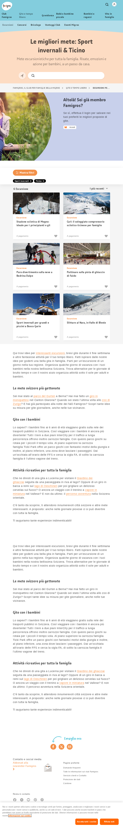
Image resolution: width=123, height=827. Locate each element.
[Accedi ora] (114, 4)
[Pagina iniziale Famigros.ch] (7, 6)
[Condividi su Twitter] (61, 747)
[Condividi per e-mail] (70, 747)
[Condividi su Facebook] (53, 747)
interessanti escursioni (50, 353)
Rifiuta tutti (109, 822)
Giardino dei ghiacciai (91, 671)
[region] (61, 814)
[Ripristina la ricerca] (99, 76)
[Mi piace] (56, 236)
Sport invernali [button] (22, 181)
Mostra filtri (27, 172)
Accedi (72, 127)
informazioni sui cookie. (20, 816)
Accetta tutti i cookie (86, 822)
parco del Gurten (44, 396)
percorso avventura (78, 493)
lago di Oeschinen (45, 486)
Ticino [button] (39, 181)
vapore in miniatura (71, 682)
